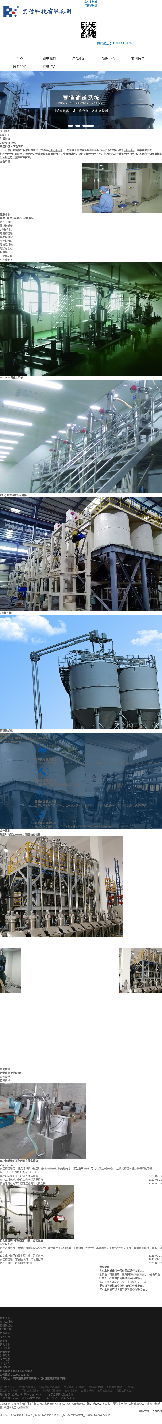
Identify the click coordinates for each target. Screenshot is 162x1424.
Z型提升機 (6, 613)
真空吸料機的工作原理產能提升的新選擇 (23, 1183)
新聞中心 (108, 59)
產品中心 (79, 59)
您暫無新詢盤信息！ (63, 1394)
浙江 (57, 1398)
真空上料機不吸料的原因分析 (16, 1263)
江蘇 (51, 1398)
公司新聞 (5, 1348)
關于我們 (49, 59)
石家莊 (17, 1398)
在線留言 (49, 67)
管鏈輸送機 (6, 730)
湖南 (74, 1398)
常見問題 (5, 1355)
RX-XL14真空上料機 (11, 377)
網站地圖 (29, 1394)
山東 (46, 1398)
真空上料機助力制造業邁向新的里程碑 (21, 1179)
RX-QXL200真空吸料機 (13, 495)
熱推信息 (5, 1394)
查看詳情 (5, 161)
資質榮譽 (5, 1367)
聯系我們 (20, 67)
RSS (38, 1394)
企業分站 (17, 1394)
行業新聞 (5, 1352)
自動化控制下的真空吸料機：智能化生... (22, 1255)
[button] (70, 126)
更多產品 (5, 1333)
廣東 (63, 1398)
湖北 (69, 1398)
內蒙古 (31, 1398)
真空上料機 (6, 1321)
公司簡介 (5, 1363)
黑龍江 (39, 1398)
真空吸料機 (129, 1403)
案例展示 (138, 59)
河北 (24, 1398)
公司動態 (5, 1076)
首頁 (19, 59)
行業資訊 (5, 1080)
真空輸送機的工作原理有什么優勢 (19, 1176)
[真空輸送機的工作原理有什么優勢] (43, 1121)
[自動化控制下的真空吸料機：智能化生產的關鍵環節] (37, 1212)
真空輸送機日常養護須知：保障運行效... (22, 1259)
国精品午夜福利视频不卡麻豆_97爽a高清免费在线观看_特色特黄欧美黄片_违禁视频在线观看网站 (55, 1415)
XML (46, 1394)
